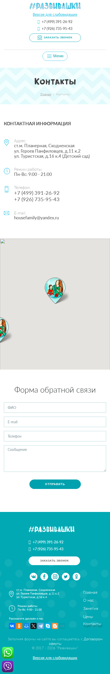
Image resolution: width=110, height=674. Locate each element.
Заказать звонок (58, 37)
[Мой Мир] (26, 626)
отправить (55, 484)
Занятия (90, 608)
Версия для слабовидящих (55, 14)
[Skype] (48, 626)
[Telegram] (41, 626)
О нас (88, 600)
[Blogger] (55, 626)
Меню (57, 56)
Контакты (92, 623)
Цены (88, 616)
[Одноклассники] (19, 626)
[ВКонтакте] (12, 626)
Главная (45, 94)
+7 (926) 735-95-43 (57, 28)
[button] (55, 291)
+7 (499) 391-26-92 (57, 21)
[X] (33, 626)
